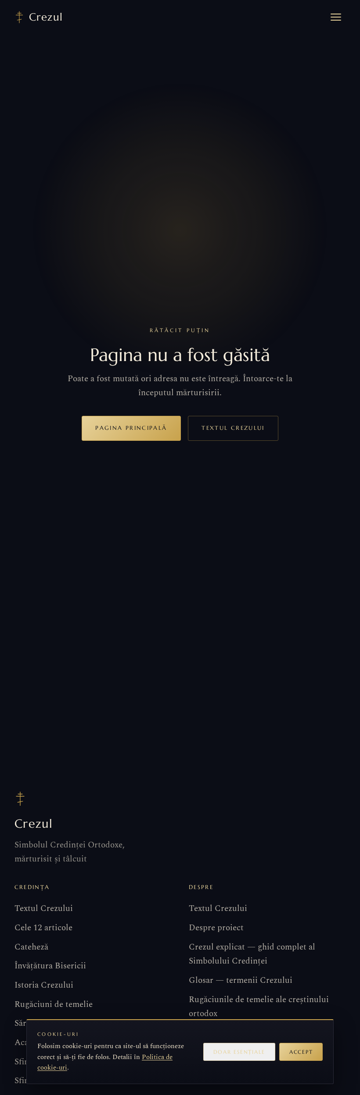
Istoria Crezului (43, 985)
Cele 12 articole (43, 927)
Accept (301, 1052)
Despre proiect (216, 927)
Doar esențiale (239, 1052)
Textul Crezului (233, 428)
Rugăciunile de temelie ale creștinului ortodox (259, 1006)
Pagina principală (131, 428)
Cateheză (31, 947)
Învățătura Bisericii (50, 966)
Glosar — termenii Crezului (240, 980)
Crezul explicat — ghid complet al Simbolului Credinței (252, 954)
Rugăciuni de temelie (53, 1004)
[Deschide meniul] (336, 17)
